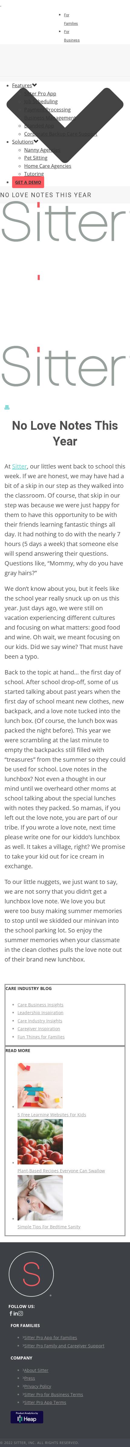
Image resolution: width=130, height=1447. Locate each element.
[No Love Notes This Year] (65, 723)
